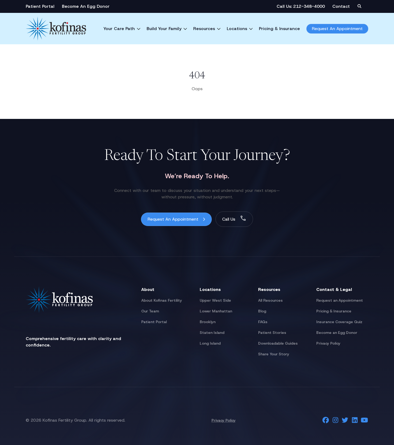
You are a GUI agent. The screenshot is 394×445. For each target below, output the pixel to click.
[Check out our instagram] (335, 420)
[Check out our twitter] (345, 420)
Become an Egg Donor (336, 332)
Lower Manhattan (216, 311)
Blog (262, 311)
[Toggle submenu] (138, 28)
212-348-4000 (309, 6)
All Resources (270, 300)
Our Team (150, 311)
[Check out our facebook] (326, 420)
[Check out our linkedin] (355, 420)
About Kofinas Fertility (161, 300)
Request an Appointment (339, 300)
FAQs (262, 321)
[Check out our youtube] (364, 420)
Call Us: (285, 6)
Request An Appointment (337, 28)
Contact (341, 6)
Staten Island (212, 332)
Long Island (210, 343)
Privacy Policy (328, 343)
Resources (204, 28)
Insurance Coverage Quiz (339, 321)
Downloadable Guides (278, 343)
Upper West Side (215, 300)
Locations (237, 28)
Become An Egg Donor (86, 6)
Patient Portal (40, 6)
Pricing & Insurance (279, 28)
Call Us (228, 219)
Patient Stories (272, 332)
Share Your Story (273, 354)
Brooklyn (207, 321)
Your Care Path (119, 28)
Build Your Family (164, 28)
